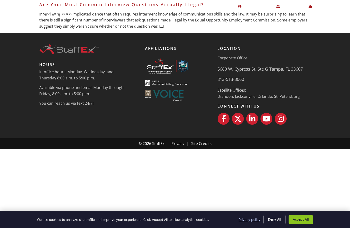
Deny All (274, 219)
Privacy (177, 143)
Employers (181, 16)
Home (154, 16)
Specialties (257, 16)
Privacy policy (249, 220)
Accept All (301, 219)
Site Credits (201, 143)
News (311, 16)
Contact (335, 16)
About (284, 16)
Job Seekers (219, 16)
